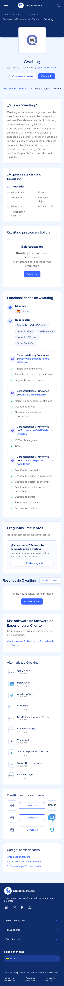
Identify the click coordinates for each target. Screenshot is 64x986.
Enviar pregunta (35, 563)
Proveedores (12, 930)
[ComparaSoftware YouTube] (14, 907)
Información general (15, 88)
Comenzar (32, 274)
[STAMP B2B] (52, 805)
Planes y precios (40, 88)
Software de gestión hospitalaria (24, 866)
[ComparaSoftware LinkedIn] (7, 907)
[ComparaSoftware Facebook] (22, 907)
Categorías (32, 14)
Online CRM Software (18, 856)
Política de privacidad (30, 979)
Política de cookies (50, 979)
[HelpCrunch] (52, 818)
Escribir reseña (49, 67)
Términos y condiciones (9, 979)
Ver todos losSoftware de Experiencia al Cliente (30, 643)
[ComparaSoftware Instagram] (29, 907)
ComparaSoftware (12, 14)
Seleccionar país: (14, 951)
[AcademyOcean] (52, 830)
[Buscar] (58, 5)
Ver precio (46, 76)
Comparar (36, 805)
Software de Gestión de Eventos (24, 861)
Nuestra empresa (15, 920)
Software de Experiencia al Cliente (21, 19)
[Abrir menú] (6, 5)
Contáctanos (13, 939)
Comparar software (22, 76)
